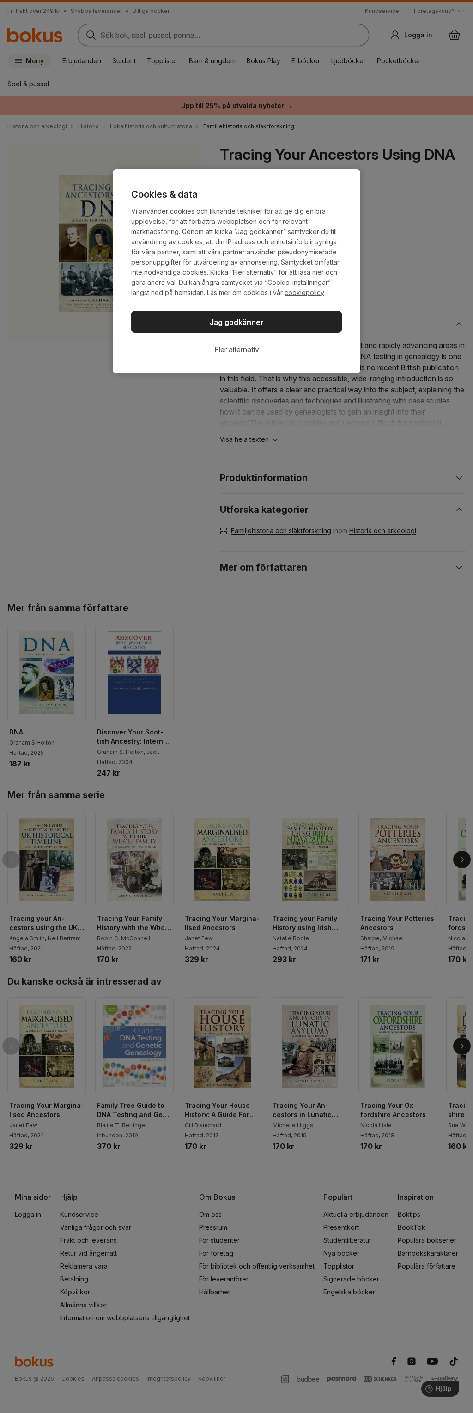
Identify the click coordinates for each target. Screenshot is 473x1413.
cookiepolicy (304, 292)
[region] (236, 271)
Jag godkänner (237, 322)
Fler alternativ (236, 349)
